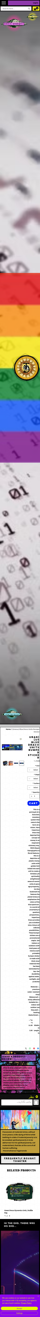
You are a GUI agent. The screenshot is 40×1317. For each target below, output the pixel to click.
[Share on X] (26, 1048)
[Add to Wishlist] (20, 739)
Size (37, 766)
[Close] (37, 1297)
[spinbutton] (34, 796)
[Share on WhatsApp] (30, 1048)
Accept (19, 1308)
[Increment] (31, 796)
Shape (36, 775)
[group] (20, 1196)
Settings (19, 1313)
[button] (36, 8)
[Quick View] (20, 1192)
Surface (36, 783)
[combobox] (33, 770)
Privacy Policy (26, 1303)
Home (8, 729)
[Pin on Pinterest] (34, 1048)
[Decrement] (37, 796)
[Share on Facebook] (38, 1048)
